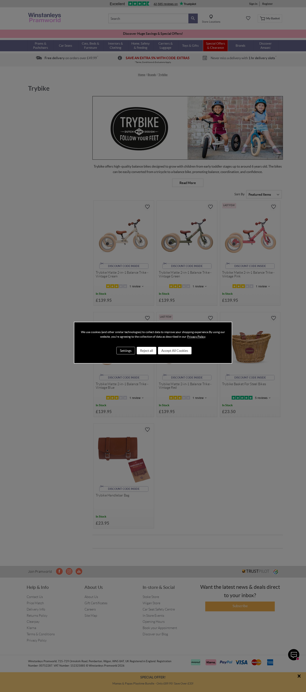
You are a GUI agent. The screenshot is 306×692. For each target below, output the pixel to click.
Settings (126, 350)
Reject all (146, 350)
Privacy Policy (196, 336)
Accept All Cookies (174, 350)
